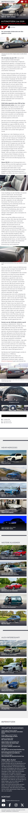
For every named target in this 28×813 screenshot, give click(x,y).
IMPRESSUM (8, 811)
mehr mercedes (9, 448)
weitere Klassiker (10, 543)
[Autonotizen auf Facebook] (10, 806)
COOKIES (3, 811)
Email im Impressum (7, 361)
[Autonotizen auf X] (22, 806)
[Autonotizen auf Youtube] (3, 806)
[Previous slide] (2, 396)
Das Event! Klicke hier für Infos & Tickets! (13, 23)
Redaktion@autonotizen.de (12, 800)
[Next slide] (25, 396)
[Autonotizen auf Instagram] (16, 806)
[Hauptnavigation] (25, 1)
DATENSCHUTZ (15, 811)
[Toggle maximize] (26, 384)
